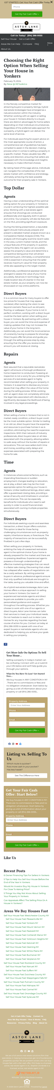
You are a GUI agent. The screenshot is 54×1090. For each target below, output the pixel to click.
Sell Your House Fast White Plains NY (24, 951)
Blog (35, 1023)
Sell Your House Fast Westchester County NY (26, 915)
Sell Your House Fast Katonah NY (22, 943)
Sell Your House (9, 39)
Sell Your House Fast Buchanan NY (23, 955)
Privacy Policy (24, 1023)
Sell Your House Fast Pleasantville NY (24, 919)
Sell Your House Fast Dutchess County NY (25, 974)
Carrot (44, 1087)
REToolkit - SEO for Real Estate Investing (27, 1077)
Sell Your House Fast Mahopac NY (22, 985)
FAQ (37, 44)
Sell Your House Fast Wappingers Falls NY (26, 978)
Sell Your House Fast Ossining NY (22, 947)
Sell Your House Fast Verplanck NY (23, 959)
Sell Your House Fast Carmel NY (21, 989)
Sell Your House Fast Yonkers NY (22, 923)
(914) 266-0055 (34, 35)
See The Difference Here (27, 775)
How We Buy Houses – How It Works (24, 1020)
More (49, 43)
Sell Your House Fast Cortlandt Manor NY (26, 935)
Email (12, 720)
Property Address (18, 701)
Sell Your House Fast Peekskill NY (22, 931)
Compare (27, 44)
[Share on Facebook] (5, 644)
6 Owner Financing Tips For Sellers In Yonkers (26, 875)
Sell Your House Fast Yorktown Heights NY (27, 939)
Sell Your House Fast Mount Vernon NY (25, 927)
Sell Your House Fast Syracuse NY (22, 997)
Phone (13, 710)
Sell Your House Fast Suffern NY (21, 970)
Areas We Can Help (10, 44)
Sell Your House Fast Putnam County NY (24, 982)
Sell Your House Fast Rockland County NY (25, 963)
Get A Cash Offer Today (21, 1016)
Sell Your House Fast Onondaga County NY (25, 993)
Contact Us (38, 1016)
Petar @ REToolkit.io (17, 84)
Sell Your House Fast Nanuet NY (22, 966)
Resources (11, 1023)
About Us (5, 49)
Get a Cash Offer (27, 39)
